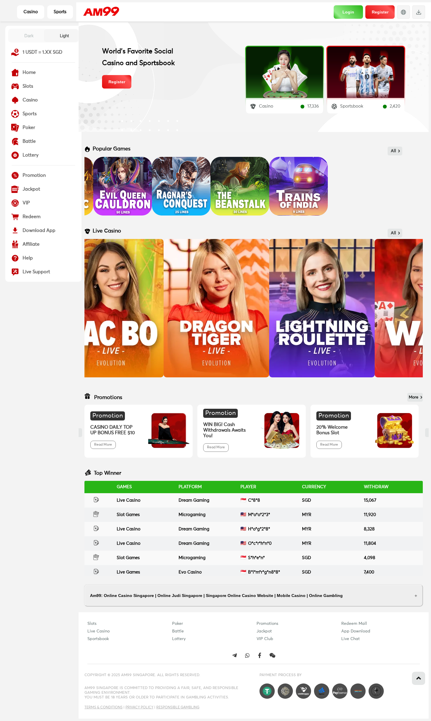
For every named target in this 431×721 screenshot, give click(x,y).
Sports (60, 12)
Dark (29, 35)
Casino (30, 12)
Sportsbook (98, 639)
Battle (178, 631)
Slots (91, 624)
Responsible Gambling (177, 707)
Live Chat (350, 639)
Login (348, 12)
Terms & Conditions (103, 707)
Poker (177, 624)
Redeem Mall (354, 624)
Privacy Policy (139, 707)
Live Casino (98, 631)
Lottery (179, 639)
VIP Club (265, 639)
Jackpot (264, 631)
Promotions (267, 624)
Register (380, 12)
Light (64, 35)
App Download (355, 631)
